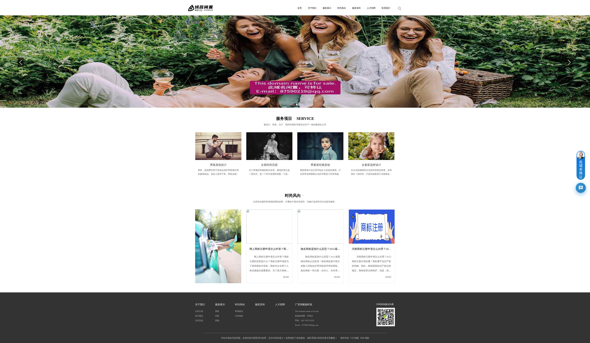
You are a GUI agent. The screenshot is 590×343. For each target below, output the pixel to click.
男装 (217, 311)
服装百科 (356, 8)
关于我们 (312, 8)
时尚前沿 (239, 311)
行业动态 (239, 316)
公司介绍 (199, 311)
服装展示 (327, 8)
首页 (299, 8)
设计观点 (199, 316)
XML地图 (364, 338)
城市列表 (344, 338)
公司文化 (199, 320)
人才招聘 (371, 8)
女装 (217, 316)
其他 (217, 320)
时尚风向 (341, 8)
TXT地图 (354, 338)
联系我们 (386, 8)
